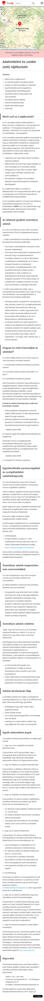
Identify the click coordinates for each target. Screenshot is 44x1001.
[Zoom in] (3, 9)
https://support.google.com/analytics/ (19, 548)
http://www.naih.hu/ (27, 950)
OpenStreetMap (23, 49)
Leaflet (3, 49)
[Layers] (4, 19)
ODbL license (33, 49)
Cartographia (13, 49)
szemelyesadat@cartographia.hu (15, 888)
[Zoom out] (3, 13)
